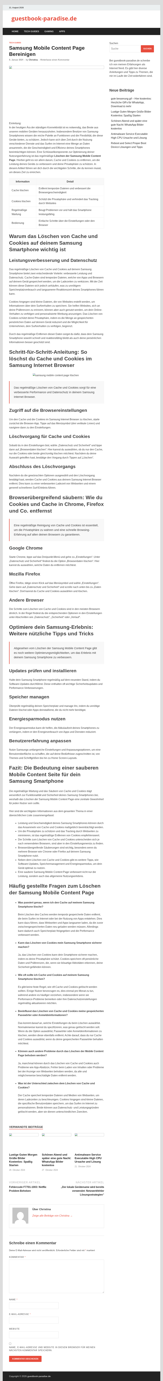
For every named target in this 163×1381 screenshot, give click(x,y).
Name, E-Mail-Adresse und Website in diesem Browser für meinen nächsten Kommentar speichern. (52, 1349)
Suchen (113, 43)
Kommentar (17, 1257)
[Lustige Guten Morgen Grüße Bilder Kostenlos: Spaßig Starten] (24, 1135)
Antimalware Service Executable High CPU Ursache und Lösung (88, 1158)
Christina (33, 60)
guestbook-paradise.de (44, 18)
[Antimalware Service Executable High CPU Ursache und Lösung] (89, 1135)
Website (14, 1329)
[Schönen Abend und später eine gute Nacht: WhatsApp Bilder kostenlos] (56, 1135)
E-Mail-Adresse (20, 1314)
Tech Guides (31, 31)
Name (13, 1299)
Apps (62, 31)
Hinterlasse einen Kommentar (54, 60)
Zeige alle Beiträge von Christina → (52, 1215)
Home (15, 31)
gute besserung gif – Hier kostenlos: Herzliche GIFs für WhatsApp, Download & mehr (131, 102)
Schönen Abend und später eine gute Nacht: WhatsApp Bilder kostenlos (129, 125)
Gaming (49, 31)
